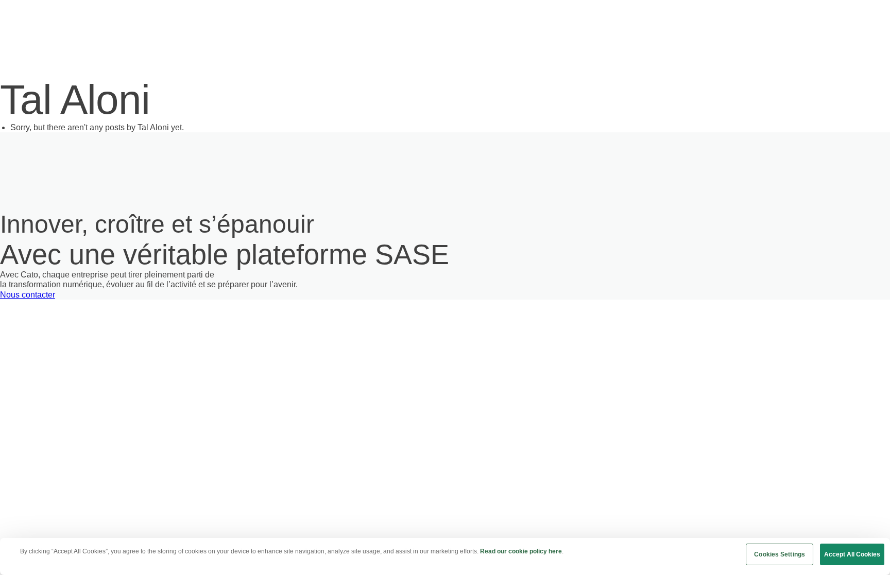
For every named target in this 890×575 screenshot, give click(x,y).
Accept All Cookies (852, 554)
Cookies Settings (779, 554)
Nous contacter (27, 294)
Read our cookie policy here (521, 551)
